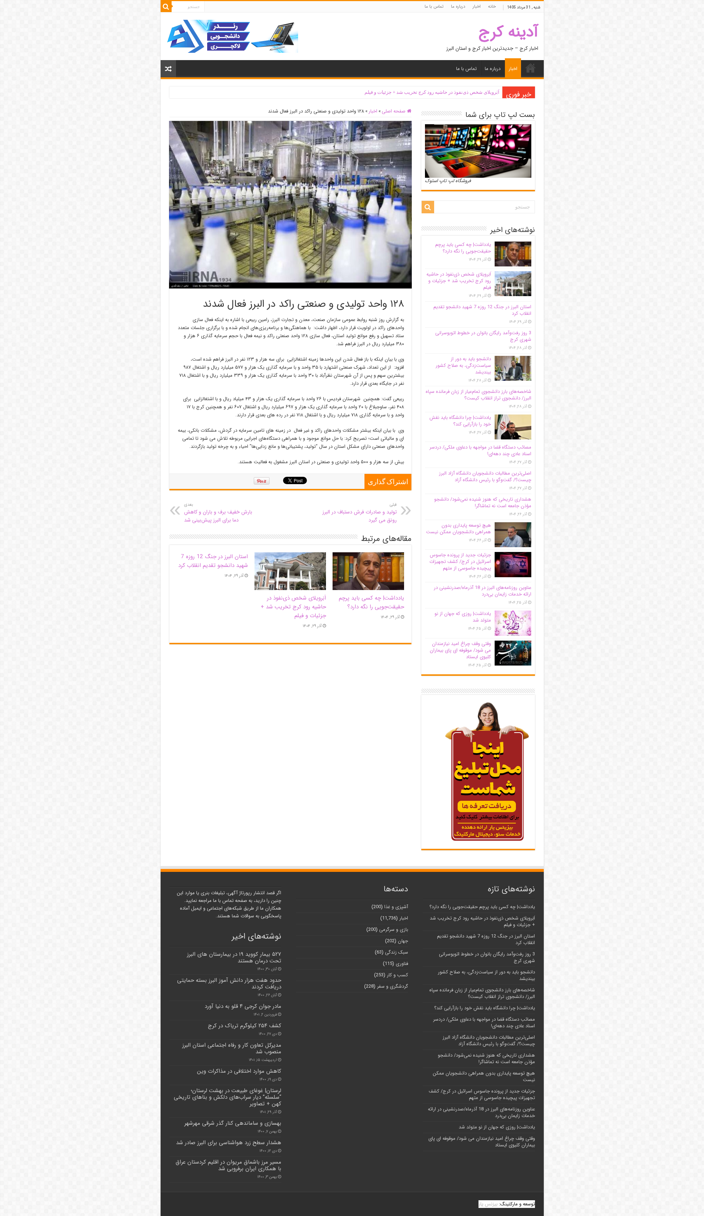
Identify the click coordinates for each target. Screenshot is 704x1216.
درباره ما (458, 6)
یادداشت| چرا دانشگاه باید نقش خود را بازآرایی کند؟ (460, 421)
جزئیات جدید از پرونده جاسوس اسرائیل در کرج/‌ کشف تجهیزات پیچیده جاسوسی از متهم (460, 561)
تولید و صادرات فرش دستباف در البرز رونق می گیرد (359, 512)
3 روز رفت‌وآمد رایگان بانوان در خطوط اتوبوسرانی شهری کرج (483, 336)
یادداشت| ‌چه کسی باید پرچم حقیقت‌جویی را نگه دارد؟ (371, 602)
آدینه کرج (508, 32)
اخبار (477, 6)
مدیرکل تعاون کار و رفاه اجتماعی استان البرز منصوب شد (231, 1048)
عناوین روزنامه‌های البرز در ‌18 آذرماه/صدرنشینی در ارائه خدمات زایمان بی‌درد (482, 591)
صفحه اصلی (394, 111)
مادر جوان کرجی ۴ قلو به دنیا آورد (243, 1006)
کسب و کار (397, 975)
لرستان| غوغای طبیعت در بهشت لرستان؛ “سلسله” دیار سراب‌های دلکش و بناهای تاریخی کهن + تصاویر (227, 1097)
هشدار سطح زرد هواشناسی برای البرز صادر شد (228, 1142)
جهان (403, 941)
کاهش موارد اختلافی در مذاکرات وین (239, 1071)
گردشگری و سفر (392, 986)
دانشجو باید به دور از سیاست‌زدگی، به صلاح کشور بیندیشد (463, 365)
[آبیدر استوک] (232, 36)
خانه (492, 6)
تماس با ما (434, 6)
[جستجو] (166, 6)
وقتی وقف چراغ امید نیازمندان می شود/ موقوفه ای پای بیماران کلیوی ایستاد (460, 650)
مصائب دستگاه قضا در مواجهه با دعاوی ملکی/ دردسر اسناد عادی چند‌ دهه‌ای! (480, 450)
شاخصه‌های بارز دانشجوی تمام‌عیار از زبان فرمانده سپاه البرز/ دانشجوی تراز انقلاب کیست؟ (478, 395)
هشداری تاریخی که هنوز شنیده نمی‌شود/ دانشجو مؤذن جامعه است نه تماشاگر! (482, 502)
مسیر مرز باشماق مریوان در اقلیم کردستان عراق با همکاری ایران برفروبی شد (228, 1165)
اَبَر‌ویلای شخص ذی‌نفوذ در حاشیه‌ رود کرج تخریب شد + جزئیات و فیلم (431, 92)
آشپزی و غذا (396, 907)
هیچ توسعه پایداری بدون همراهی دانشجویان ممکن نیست (458, 529)
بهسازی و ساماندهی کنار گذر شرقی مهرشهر (232, 1123)
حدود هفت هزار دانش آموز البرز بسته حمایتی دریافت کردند (229, 983)
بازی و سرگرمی (393, 929)
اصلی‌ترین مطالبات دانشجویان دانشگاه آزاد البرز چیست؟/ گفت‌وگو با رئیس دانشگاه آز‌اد (485, 476)
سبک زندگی (396, 952)
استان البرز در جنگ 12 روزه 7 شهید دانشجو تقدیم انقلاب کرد (213, 561)
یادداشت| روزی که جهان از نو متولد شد (462, 617)
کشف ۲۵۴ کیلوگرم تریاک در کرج (244, 1025)
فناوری (402, 964)
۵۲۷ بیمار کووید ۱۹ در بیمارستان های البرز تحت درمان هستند (234, 957)
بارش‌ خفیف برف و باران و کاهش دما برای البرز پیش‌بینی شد (218, 512)
